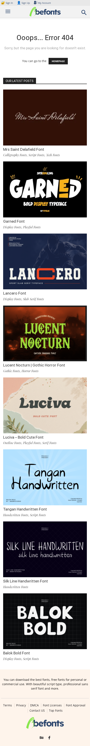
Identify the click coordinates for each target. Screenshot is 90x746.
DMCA (34, 705)
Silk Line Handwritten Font (25, 581)
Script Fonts (36, 155)
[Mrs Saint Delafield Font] (45, 118)
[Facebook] (49, 738)
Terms (7, 705)
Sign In (7, 2)
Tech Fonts (53, 155)
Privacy (21, 705)
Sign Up (23, 2)
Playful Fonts (32, 227)
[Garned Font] (45, 189)
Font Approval (75, 705)
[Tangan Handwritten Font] (45, 477)
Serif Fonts (49, 443)
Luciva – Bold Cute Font (23, 437)
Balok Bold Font (16, 653)
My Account (44, 2)
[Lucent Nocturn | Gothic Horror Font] (45, 333)
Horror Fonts (30, 371)
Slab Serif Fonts (33, 299)
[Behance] (42, 738)
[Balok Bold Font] (45, 621)
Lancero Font (14, 293)
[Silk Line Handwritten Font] (45, 549)
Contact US (37, 710)
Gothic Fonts (11, 371)
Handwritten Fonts (15, 515)
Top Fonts (56, 710)
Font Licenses (52, 705)
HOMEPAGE (58, 61)
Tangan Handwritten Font (25, 509)
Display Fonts (12, 227)
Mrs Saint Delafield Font (23, 149)
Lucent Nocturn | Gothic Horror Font (34, 365)
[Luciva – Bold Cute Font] (45, 405)
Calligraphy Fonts (15, 155)
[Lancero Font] (45, 262)
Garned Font (14, 221)
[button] (84, 14)
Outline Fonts (12, 443)
